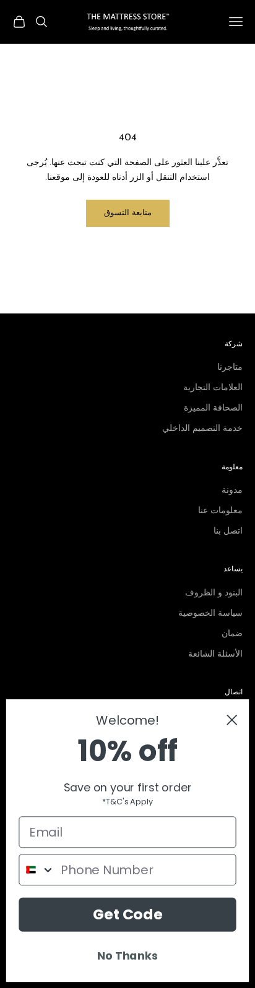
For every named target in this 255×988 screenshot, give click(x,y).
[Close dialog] (231, 720)
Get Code (128, 914)
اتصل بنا (228, 531)
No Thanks (127, 955)
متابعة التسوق (128, 213)
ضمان (232, 634)
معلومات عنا (220, 511)
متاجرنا (230, 367)
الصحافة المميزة (213, 408)
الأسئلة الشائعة (215, 654)
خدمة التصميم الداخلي (202, 428)
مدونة (232, 490)
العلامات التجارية (213, 388)
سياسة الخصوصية (210, 613)
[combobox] (36, 869)
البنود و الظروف (214, 593)
